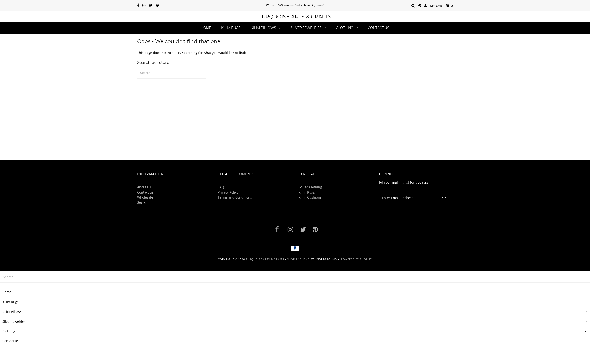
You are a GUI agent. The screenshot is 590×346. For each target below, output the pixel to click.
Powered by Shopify (356, 259)
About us (144, 187)
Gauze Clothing (310, 187)
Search (142, 202)
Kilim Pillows (263, 28)
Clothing (344, 28)
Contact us (378, 28)
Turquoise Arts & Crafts (295, 17)
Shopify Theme (298, 259)
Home (206, 28)
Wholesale (145, 197)
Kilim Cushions (310, 197)
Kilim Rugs (231, 28)
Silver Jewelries (306, 28)
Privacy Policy (228, 192)
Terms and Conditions (235, 197)
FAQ (221, 187)
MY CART (441, 5)
